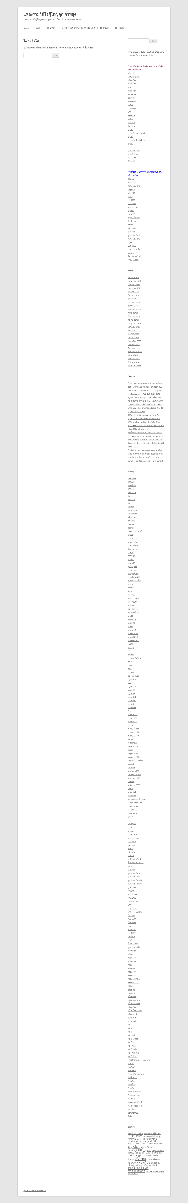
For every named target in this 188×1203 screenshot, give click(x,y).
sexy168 (131, 767)
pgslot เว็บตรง (134, 217)
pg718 (130, 661)
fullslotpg (132, 221)
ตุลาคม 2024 (133, 355)
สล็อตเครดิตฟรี (134, 1003)
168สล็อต (132, 485)
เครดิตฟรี (131, 1067)
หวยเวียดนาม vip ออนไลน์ (139, 1060)
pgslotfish (132, 697)
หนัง (129, 1024)
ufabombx (132, 834)
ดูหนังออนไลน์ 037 (135, 876)
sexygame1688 (134, 774)
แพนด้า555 (132, 1109)
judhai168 (132, 94)
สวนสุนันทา (132, 1017)
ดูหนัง (130, 196)
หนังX (130, 1031)
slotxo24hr (132, 792)
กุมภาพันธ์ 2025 (134, 341)
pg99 (130, 668)
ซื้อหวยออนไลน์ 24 (135, 862)
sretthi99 (132, 795)
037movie (132, 478)
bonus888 (132, 97)
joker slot (132, 157)
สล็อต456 (132, 961)
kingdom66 (133, 609)
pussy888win (133, 735)
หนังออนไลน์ (133, 1038)
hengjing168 (133, 573)
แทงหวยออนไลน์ (135, 1105)
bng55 (130, 535)
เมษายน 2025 (133, 334)
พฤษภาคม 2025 (134, 330)
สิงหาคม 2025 (133, 320)
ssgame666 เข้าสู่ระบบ (137, 799)
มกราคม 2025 (134, 344)
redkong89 (132, 742)
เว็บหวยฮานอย (134, 1095)
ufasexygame (133, 838)
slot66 (130, 87)
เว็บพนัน (131, 1081)
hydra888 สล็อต (134, 580)
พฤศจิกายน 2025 (135, 309)
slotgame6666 (134, 785)
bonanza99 (132, 538)
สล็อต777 (132, 972)
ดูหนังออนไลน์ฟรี (135, 883)
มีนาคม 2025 (133, 337)
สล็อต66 (131, 968)
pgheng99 (132, 672)
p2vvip (131, 647)
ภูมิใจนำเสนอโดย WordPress (35, 1190)
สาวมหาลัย (132, 1021)
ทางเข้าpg (132, 898)
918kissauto (133, 510)
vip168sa (131, 845)
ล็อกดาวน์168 (133, 943)
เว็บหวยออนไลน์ (134, 1091)
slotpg (130, 119)
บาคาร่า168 (132, 908)
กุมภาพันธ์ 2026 (134, 298)
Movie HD (132, 630)
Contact (51, 28)
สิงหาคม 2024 (133, 362)
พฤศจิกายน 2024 (135, 351)
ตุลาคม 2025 (133, 312)
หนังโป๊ (131, 1042)
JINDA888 (132, 101)
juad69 (131, 605)
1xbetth (131, 126)
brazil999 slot (133, 542)
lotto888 (150, 1143)
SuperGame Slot (135, 802)
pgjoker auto (133, 675)
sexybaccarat (133, 207)
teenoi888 (132, 809)
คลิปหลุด (131, 852)
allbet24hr (132, 517)
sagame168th (134, 757)
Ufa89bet (132, 824)
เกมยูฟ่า (131, 1063)
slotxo (130, 788)
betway (131, 527)
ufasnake (132, 841)
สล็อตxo (131, 115)
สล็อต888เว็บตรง (134, 979)
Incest (130, 584)
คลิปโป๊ (131, 855)
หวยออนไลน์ (133, 260)
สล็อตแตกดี (132, 1014)
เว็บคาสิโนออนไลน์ (136, 1074)
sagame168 (133, 753)
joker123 (131, 73)
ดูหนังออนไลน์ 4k (135, 880)
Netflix (131, 644)
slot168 (131, 781)
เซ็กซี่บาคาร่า (158, 1171)
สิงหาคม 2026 (133, 277)
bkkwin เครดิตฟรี (135, 531)
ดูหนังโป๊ (131, 122)
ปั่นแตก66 (132, 246)
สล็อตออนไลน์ (134, 1000)
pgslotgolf (132, 700)
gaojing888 (132, 566)
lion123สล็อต (133, 612)
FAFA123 (131, 556)
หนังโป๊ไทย (132, 1056)
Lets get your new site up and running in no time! (85, 28)
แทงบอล (131, 1098)
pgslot (130, 129)
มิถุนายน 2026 (134, 284)
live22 (130, 224)
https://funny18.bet (136, 133)
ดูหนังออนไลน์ (134, 150)
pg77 (130, 665)
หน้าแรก (27, 28)
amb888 (131, 520)
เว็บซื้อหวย (132, 1077)
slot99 (130, 105)
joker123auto (133, 598)
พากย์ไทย (132, 929)
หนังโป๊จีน (132, 1046)
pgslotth (131, 704)
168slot (131, 482)
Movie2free (133, 633)
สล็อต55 (131, 964)
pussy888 (132, 108)
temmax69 (132, 813)
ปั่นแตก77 (132, 922)
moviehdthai (133, 640)
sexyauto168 (133, 771)
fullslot (131, 559)
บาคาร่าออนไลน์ (135, 249)
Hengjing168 (133, 76)
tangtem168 (133, 806)
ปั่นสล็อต (131, 915)
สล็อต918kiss (133, 982)
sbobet (131, 764)
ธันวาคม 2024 (134, 348)
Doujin (131, 552)
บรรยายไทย (133, 901)
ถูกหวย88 (132, 887)
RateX (130, 739)
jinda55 (131, 587)
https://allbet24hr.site (137, 140)
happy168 (132, 570)
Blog (38, 28)
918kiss (131, 179)
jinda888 (131, 591)
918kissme (132, 513)
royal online (133, 746)
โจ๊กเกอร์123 (133, 161)
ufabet (131, 831)
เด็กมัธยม (132, 1070)
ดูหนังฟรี (131, 231)
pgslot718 (132, 686)
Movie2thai (133, 637)
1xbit (130, 503)
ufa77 (130, 820)
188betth (132, 492)
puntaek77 (132, 721)
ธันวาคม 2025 (134, 305)
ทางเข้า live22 (133, 894)
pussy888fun (133, 728)
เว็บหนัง (131, 1088)
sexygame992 (134, 778)
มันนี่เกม (131, 936)
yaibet (130, 848)
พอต (129, 926)
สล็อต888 (132, 975)
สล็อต (130, 954)
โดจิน (130, 1116)
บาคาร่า (131, 112)
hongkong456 (134, 577)
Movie (130, 626)
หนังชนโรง (132, 228)
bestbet (131, 524)
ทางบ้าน (131, 890)
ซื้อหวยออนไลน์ (134, 256)
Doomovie (132, 549)
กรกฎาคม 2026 (134, 281)
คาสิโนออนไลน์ (134, 859)
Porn (130, 711)
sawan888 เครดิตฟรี (136, 760)
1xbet (130, 496)
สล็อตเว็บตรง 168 (135, 1010)
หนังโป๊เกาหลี (133, 1053)
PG (129, 651)
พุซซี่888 (131, 200)
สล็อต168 (132, 957)
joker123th (132, 601)
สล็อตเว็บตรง (133, 80)
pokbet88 (132, 707)
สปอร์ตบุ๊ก (132, 950)
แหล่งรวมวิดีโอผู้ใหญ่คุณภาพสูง (50, 14)
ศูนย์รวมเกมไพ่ (134, 947)
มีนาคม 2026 (133, 295)
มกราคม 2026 (134, 302)
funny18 (131, 563)
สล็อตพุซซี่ (132, 996)
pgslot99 (131, 693)
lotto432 (131, 623)
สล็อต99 (131, 986)
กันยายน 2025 (134, 316)
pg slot (131, 210)
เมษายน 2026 (133, 291)
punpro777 (132, 253)
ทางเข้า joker (133, 154)
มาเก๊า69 (131, 940)
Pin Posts (119, 28)
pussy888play (134, 732)
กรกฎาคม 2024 (134, 365)
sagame (131, 189)
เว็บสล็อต (131, 1084)
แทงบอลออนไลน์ (135, 1102)
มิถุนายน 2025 (134, 327)
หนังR (130, 1028)
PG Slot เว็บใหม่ (134, 658)
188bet (131, 489)
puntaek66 (132, 718)
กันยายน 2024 (134, 358)
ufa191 (131, 816)
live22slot (132, 619)
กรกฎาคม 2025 (134, 323)
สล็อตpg (131, 989)
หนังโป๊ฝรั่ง (132, 1049)
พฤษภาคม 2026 (134, 288)
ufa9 (130, 827)
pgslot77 (131, 214)
